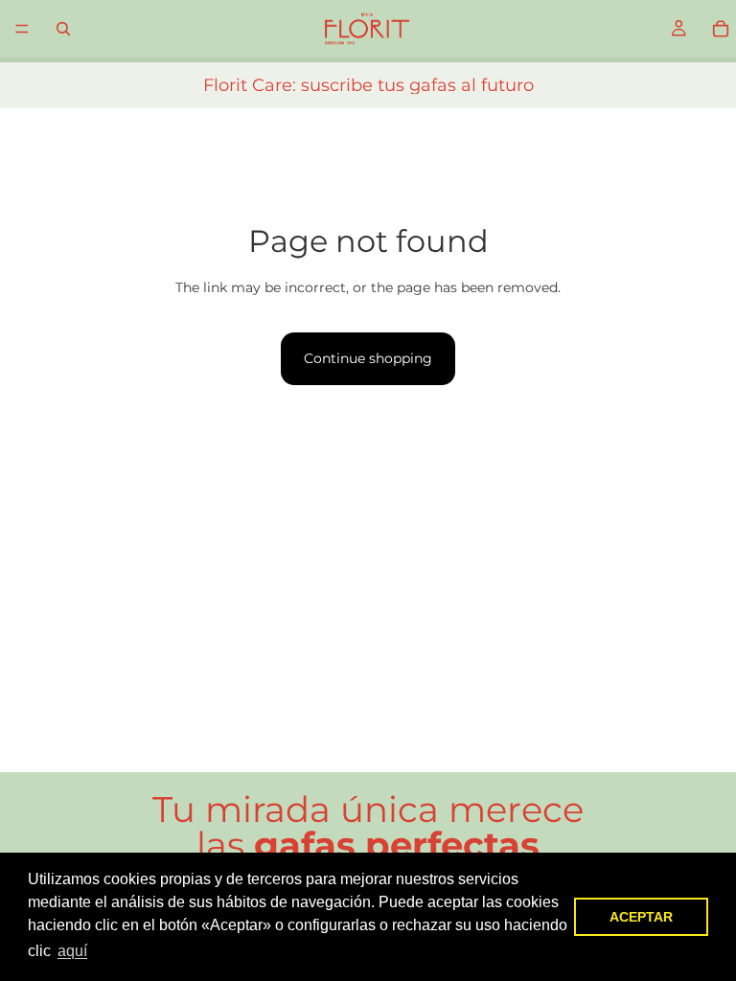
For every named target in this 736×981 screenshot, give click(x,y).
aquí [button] (72, 951)
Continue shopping (368, 358)
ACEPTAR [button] (641, 916)
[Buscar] (63, 29)
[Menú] (22, 29)
